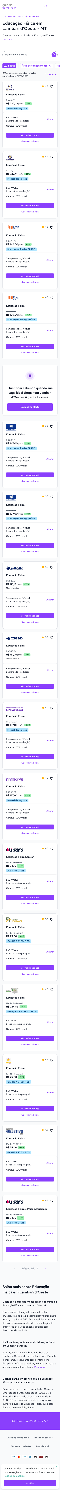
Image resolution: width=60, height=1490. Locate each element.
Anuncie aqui (42, 1446)
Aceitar (30, 1483)
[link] (14, 87)
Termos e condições (21, 1446)
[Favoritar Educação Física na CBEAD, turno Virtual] (52, 567)
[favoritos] (45, 6)
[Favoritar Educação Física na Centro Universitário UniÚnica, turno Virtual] (52, 708)
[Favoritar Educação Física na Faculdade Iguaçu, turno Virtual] (52, 919)
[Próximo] (45, 1268)
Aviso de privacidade (18, 1437)
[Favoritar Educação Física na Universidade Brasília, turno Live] (52, 990)
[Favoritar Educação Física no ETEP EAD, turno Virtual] (52, 227)
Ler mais (7, 39)
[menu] (54, 6)
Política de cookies (43, 1437)
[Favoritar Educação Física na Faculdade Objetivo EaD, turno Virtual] (52, 1130)
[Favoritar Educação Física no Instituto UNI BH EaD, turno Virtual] (52, 1060)
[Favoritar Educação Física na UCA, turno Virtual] (52, 86)
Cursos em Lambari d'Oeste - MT (22, 16)
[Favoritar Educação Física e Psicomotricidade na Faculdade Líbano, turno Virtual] (52, 1201)
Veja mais (39, 1367)
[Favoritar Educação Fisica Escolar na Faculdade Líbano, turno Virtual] (52, 849)
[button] (30, 54)
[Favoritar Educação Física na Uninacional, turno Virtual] (52, 426)
